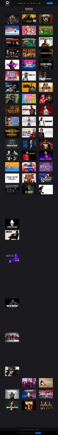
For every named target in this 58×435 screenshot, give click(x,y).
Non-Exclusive (30, 12)
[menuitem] (19, 3)
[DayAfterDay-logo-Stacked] (7, 3)
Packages (34, 12)
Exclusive (25, 12)
